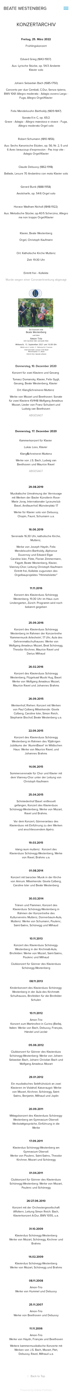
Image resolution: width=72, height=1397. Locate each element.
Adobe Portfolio (43, 1390)
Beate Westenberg (25, 8)
